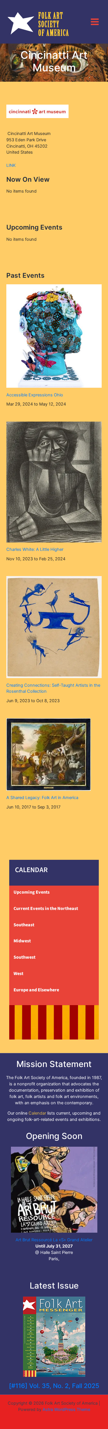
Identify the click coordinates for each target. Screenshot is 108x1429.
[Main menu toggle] (94, 21)
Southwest (24, 957)
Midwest (22, 941)
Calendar (37, 1113)
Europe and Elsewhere (36, 990)
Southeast (24, 925)
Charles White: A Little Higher (34, 549)
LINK (11, 165)
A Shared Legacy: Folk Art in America (42, 797)
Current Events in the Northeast (46, 908)
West (18, 973)
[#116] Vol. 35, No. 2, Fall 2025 (54, 1385)
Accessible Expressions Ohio (34, 395)
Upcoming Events (32, 892)
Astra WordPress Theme (66, 1409)
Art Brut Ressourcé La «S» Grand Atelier (54, 1239)
